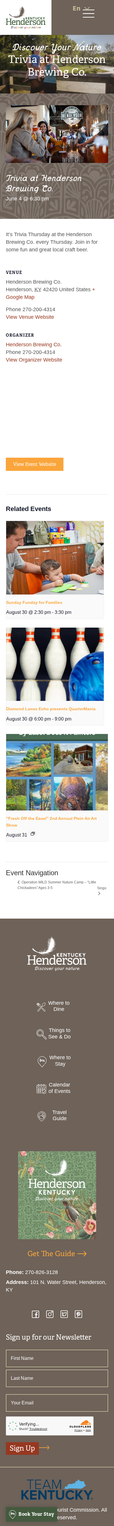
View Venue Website (30, 317)
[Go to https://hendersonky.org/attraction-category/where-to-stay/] (57, 1062)
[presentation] (55, 558)
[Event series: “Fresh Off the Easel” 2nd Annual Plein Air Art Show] (33, 833)
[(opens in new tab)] (57, 1489)
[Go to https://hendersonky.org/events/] (57, 1089)
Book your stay (36, 1514)
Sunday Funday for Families (34, 602)
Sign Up (22, 1448)
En (76, 8)
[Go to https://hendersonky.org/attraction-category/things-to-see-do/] (57, 1035)
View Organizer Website (34, 360)
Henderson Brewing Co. (34, 345)
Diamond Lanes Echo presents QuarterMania (51, 708)
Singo (101, 888)
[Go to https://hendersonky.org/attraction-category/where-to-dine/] (57, 1008)
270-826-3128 (41, 1272)
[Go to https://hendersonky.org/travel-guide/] (57, 1117)
